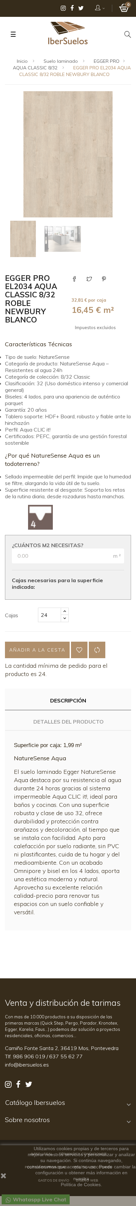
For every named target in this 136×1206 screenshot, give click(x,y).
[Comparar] (97, 650)
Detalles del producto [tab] (68, 721)
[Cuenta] (100, 8)
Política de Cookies (81, 1184)
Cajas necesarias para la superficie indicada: (57, 583)
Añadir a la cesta (37, 650)
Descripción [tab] (68, 700)
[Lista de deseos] (79, 650)
